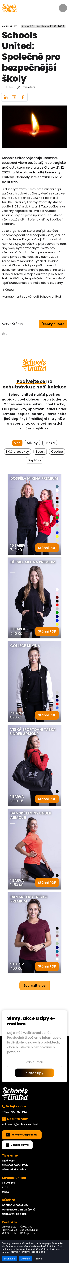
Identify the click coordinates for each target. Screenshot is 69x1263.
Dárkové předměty (14, 1169)
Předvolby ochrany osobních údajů (27, 1251)
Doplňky (35, 460)
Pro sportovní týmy (15, 1165)
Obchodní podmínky (15, 1205)
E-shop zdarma (20, 1144)
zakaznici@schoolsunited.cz (22, 1124)
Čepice (57, 451)
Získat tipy (35, 1073)
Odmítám (25, 1258)
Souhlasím (9, 1258)
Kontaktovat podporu (25, 1134)
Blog (5, 1187)
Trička (49, 443)
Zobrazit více (34, 985)
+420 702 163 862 (14, 1112)
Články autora (53, 324)
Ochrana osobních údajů (18, 1209)
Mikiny (32, 443)
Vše (17, 443)
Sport (40, 451)
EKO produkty (17, 451)
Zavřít (39, 1258)
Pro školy (8, 1160)
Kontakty (8, 1183)
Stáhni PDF (47, 548)
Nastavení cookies (14, 1214)
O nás (5, 1191)
